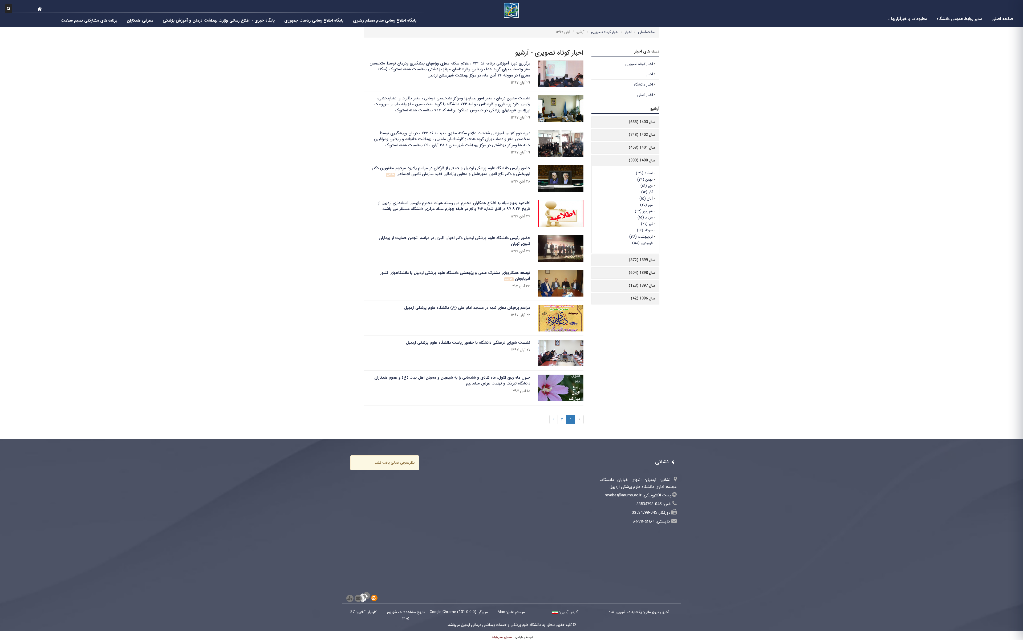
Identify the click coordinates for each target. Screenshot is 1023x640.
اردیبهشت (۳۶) (641, 237)
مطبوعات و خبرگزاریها (909, 18)
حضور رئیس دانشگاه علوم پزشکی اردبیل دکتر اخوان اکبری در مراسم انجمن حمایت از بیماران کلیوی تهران (454, 241)
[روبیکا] (366, 595)
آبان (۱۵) (646, 198)
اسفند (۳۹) (644, 173)
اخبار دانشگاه (643, 84)
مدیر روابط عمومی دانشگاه (959, 18)
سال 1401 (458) (642, 148)
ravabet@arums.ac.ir (623, 495)
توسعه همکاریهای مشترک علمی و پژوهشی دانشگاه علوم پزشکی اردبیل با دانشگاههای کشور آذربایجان (455, 276)
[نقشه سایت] (350, 598)
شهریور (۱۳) (644, 211)
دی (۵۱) (646, 186)
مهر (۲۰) (646, 205)
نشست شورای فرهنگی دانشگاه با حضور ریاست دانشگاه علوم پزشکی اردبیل (468, 342)
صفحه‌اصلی (646, 32)
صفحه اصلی (1002, 18)
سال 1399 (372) (642, 260)
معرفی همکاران (140, 20)
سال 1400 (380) (642, 160)
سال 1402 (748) (642, 135)
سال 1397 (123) (642, 286)
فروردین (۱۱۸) (642, 243)
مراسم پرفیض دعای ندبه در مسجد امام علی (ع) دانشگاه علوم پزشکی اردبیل (467, 308)
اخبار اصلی (645, 95)
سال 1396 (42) (643, 298)
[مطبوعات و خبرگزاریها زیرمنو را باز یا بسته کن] (888, 19)
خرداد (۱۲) (645, 230)
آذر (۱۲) (647, 192)
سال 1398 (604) (642, 273)
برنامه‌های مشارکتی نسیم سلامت (89, 20)
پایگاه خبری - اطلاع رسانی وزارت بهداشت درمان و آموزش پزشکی (219, 20)
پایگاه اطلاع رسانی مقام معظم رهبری (384, 20)
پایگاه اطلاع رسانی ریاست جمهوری (313, 20)
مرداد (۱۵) (645, 217)
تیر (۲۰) (647, 224)
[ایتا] (374, 598)
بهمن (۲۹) (645, 180)
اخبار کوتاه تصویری (605, 32)
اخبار (628, 32)
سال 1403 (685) (642, 122)
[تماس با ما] (358, 598)
